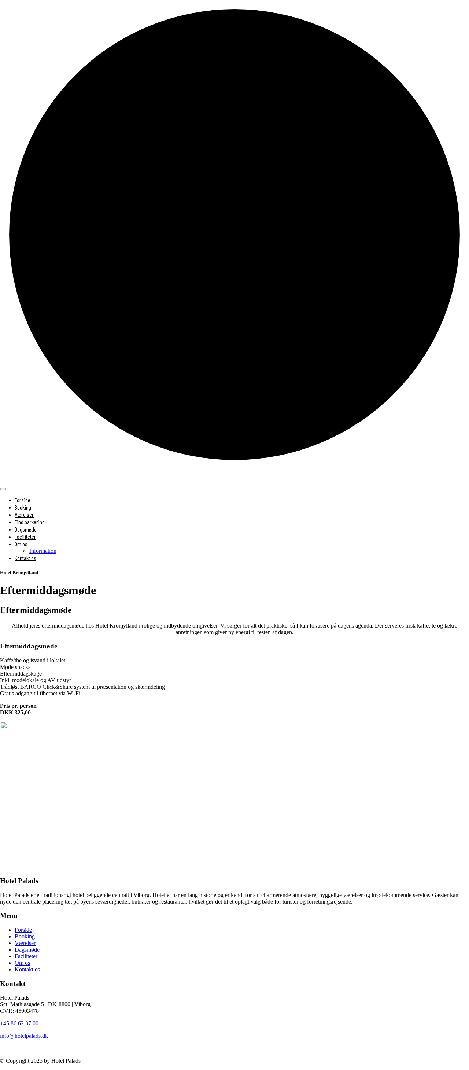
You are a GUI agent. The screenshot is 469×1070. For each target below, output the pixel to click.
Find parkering (30, 521)
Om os (22, 963)
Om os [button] (21, 543)
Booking (23, 507)
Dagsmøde (26, 529)
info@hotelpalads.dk (24, 1036)
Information (42, 551)
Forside (22, 499)
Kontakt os (25, 557)
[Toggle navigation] (3, 489)
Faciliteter (25, 536)
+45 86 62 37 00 (19, 1023)
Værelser (24, 514)
